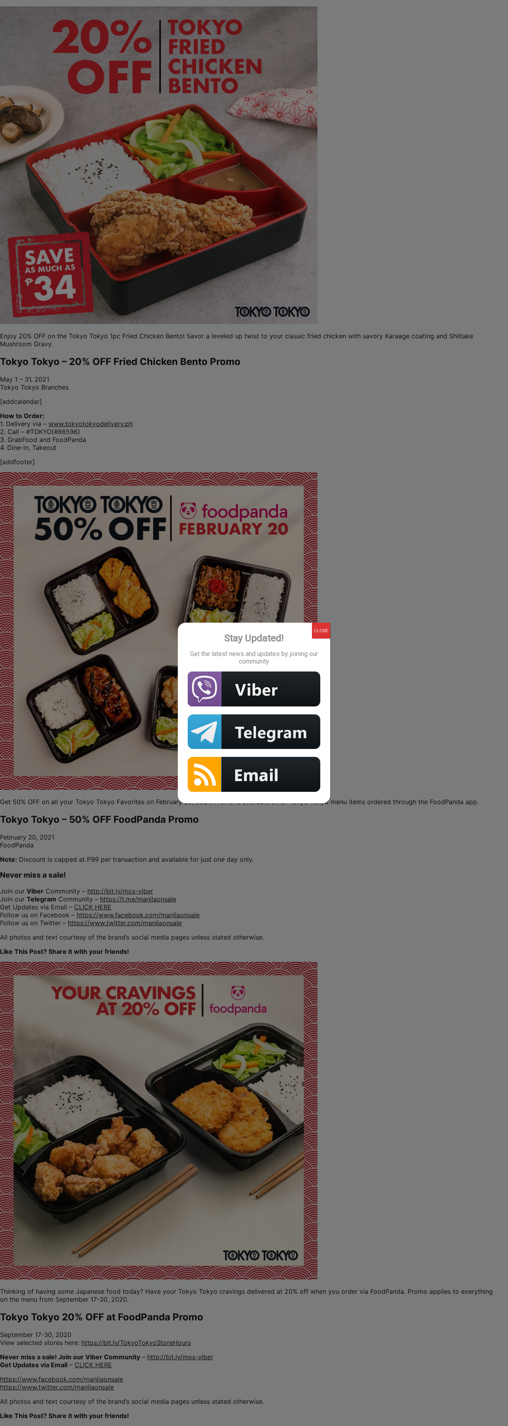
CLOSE (321, 630)
